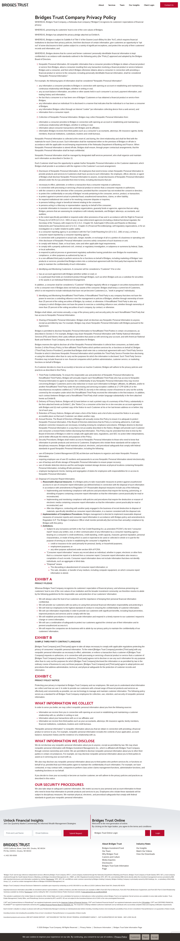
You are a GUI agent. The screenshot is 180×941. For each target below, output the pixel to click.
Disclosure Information (102, 927)
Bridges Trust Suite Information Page (128, 927)
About (101, 4)
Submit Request (76, 833)
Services (111, 4)
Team (122, 4)
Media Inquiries (108, 860)
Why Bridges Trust (110, 854)
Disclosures (107, 863)
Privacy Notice (85, 927)
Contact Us (169, 4)
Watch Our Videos (144, 851)
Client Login (149, 4)
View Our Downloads (145, 854)
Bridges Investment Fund (113, 848)
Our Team (106, 851)
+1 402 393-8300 (10, 855)
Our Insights (134, 4)
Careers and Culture (111, 857)
